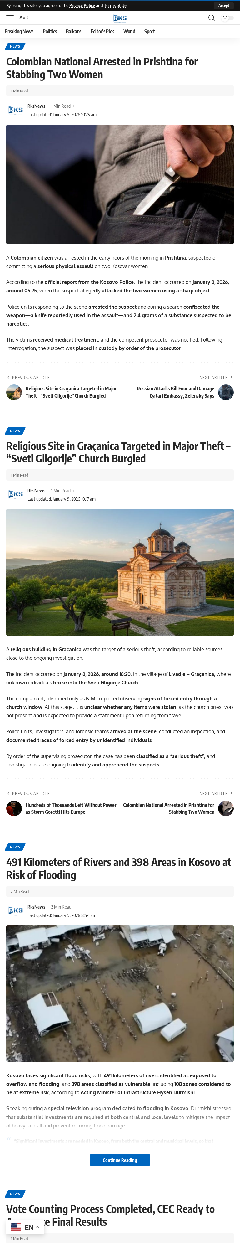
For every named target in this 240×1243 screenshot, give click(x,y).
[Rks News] (120, 17)
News (15, 46)
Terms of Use (116, 5)
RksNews (36, 106)
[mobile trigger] (11, 17)
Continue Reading (120, 1160)
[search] (211, 18)
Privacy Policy (82, 5)
